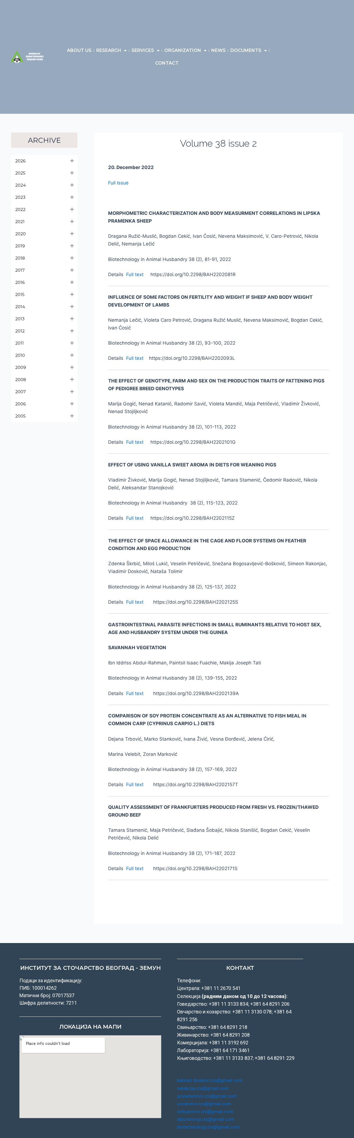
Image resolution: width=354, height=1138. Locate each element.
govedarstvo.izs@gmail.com (207, 1096)
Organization (182, 50)
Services (142, 50)
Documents (245, 50)
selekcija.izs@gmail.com (203, 1088)
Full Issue (118, 183)
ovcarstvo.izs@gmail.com (204, 1104)
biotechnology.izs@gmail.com (208, 1127)
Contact (167, 63)
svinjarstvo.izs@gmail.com (205, 1111)
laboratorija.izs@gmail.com (206, 1119)
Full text (135, 274)
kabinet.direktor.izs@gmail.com (210, 1080)
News (218, 50)
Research (108, 50)
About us (79, 50)
